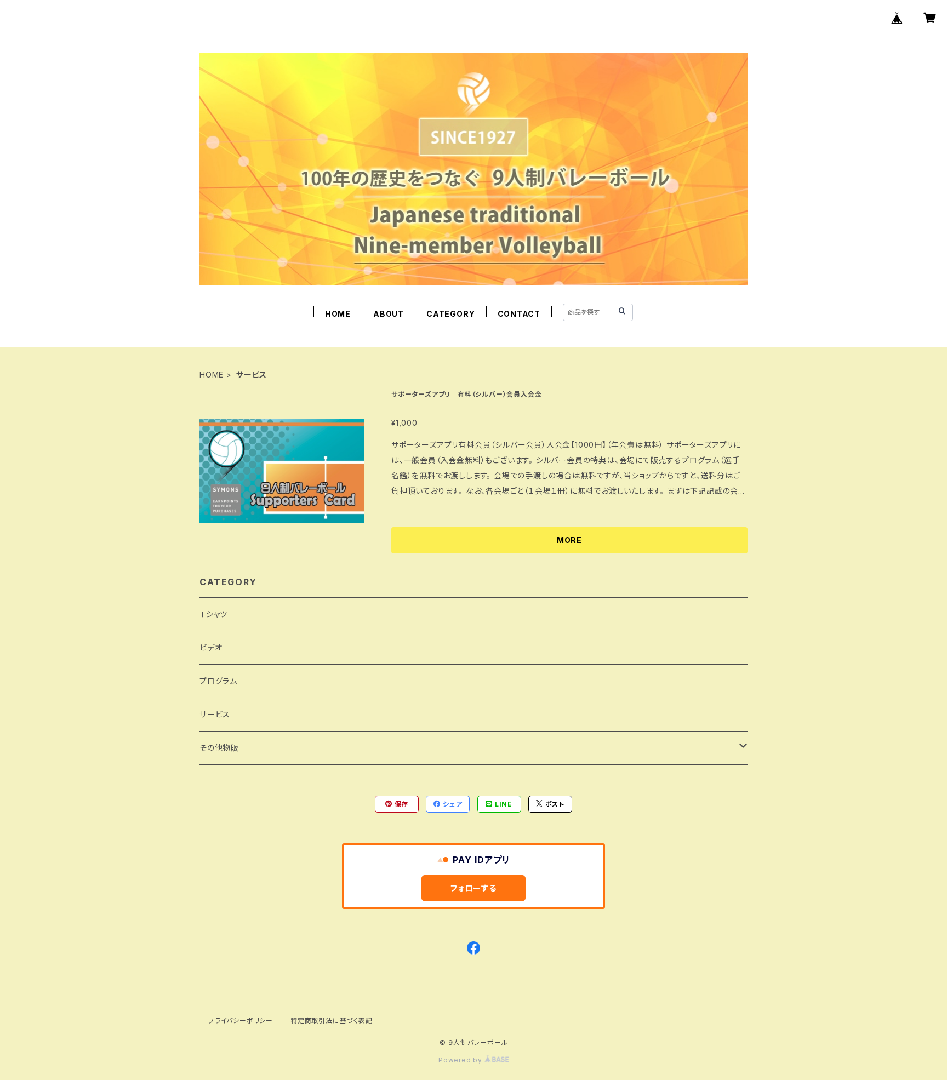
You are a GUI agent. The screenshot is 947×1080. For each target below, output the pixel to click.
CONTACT (519, 313)
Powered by (461, 1060)
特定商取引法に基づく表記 (331, 1020)
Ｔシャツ (213, 614)
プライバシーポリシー (240, 1020)
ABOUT (388, 313)
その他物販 (219, 747)
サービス (214, 714)
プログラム (218, 680)
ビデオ (210, 647)
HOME (338, 313)
